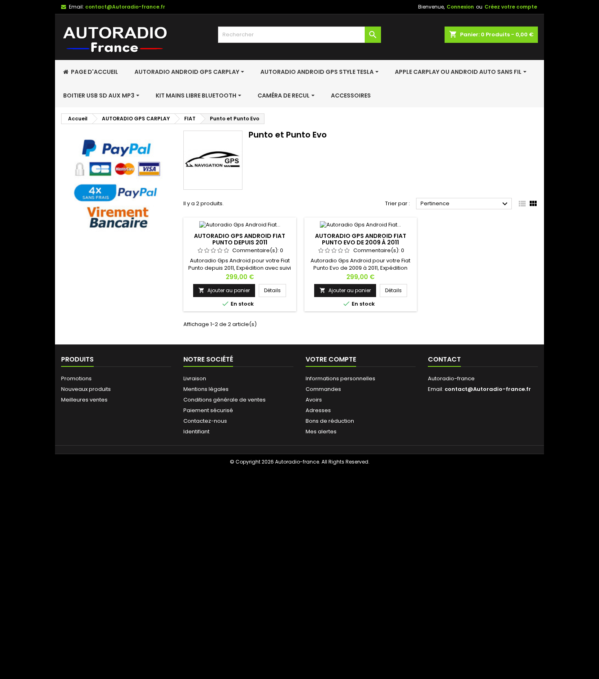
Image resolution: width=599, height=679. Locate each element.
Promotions (76, 378)
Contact (444, 359)
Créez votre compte (510, 6)
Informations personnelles (340, 378)
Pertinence (465, 204)
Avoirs (314, 400)
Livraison (194, 378)
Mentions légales (206, 389)
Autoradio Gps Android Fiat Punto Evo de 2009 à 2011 (360, 239)
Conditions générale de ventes (224, 400)
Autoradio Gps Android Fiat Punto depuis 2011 (239, 239)
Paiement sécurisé (208, 410)
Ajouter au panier (224, 290)
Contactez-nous (205, 421)
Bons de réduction (330, 421)
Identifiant (196, 431)
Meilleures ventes (84, 400)
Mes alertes (321, 431)
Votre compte (331, 359)
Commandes (323, 389)
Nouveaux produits (86, 389)
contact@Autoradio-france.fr (125, 6)
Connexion (460, 6)
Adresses (318, 410)
